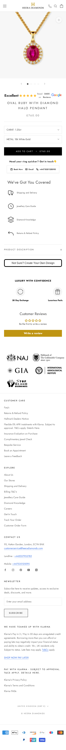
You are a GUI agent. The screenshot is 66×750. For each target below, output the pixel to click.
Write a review (33, 333)
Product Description (19, 249)
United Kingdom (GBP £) (32, 706)
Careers (8, 508)
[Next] (44, 84)
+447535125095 (21, 563)
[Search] (55, 5)
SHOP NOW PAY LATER (16, 657)
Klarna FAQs (10, 691)
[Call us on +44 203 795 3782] (50, 6)
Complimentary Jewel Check (18, 439)
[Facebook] (5, 570)
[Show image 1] (27, 84)
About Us (8, 474)
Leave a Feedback (13, 456)
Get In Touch (10, 514)
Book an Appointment (15, 450)
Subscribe (16, 613)
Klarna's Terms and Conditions (19, 685)
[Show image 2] (31, 84)
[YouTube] (28, 570)
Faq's (6, 407)
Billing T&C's (10, 491)
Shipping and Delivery (15, 486)
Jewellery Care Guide (14, 497)
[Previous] (21, 84)
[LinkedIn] (36, 570)
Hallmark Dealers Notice (16, 418)
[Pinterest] (21, 570)
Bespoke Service (12, 445)
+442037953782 (23, 556)
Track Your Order (12, 520)
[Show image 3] (35, 84)
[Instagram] (13, 570)
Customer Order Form (15, 525)
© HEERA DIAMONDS (33, 713)
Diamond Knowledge (14, 503)
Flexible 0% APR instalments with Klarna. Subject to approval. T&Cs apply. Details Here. (29, 426)
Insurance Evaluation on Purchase (20, 433)
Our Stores (9, 480)
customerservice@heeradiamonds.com (23, 548)
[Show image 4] (38, 84)
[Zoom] (59, 20)
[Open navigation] (4, 5)
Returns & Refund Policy (16, 413)
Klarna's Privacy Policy (15, 679)
